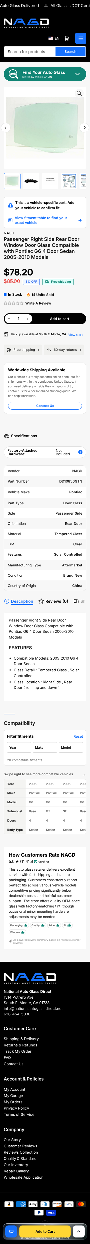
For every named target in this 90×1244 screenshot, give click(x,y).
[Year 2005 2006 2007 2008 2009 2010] (19, 747)
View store (75, 335)
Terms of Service (19, 1114)
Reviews (57, 601)
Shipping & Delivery (21, 1038)
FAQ (7, 1057)
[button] (54, 38)
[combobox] (45, 51)
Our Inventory (16, 1164)
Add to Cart (45, 1231)
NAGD (9, 233)
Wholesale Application (24, 1177)
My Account (14, 1089)
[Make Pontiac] (45, 747)
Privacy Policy (16, 1108)
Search (70, 51)
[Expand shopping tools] (79, 1231)
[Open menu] (80, 38)
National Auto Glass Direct (50, 1238)
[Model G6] (71, 747)
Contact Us (45, 406)
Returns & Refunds (20, 1045)
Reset (78, 736)
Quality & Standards (21, 1158)
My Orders (13, 1102)
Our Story (12, 1139)
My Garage (13, 1095)
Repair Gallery (16, 1171)
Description (22, 601)
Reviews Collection (21, 1152)
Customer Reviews (20, 1146)
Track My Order (18, 1051)
